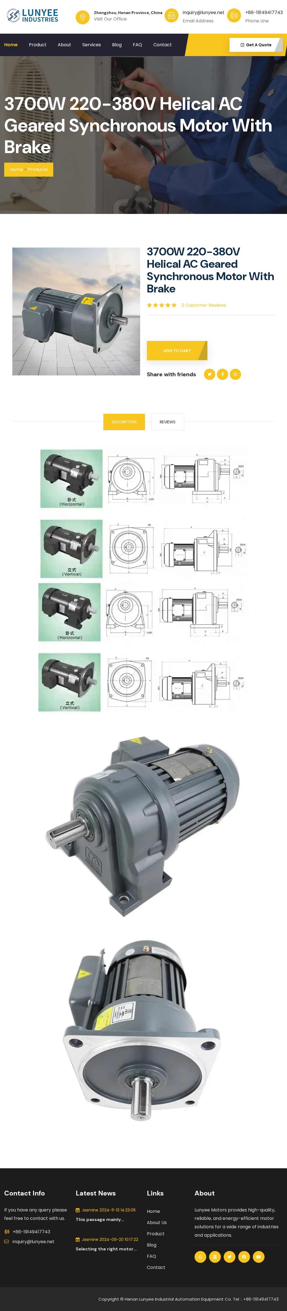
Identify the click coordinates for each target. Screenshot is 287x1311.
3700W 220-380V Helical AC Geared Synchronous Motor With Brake (138, 125)
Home (11, 44)
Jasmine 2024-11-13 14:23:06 (109, 1210)
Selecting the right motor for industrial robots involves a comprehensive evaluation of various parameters (105, 1249)
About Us (157, 1222)
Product (38, 44)
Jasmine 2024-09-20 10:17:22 (110, 1239)
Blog (117, 44)
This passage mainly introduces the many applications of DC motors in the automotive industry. (108, 1220)
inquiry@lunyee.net (33, 1241)
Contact (162, 44)
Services (91, 44)
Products (38, 169)
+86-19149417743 (264, 12)
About (64, 44)
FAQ (137, 44)
